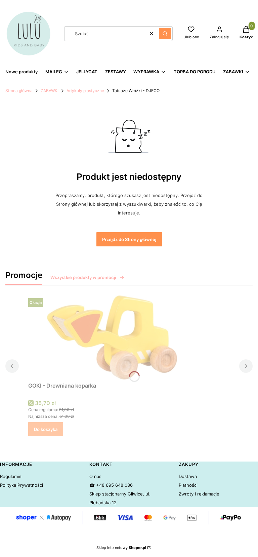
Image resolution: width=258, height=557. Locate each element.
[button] (165, 33)
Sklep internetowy (121, 547)
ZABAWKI (49, 90)
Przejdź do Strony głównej (129, 239)
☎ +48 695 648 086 (111, 485)
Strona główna (19, 90)
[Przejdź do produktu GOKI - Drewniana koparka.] (112, 337)
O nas (95, 476)
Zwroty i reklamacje (199, 493)
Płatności (188, 485)
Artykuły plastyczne (85, 90)
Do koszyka (45, 429)
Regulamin (11, 476)
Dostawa (188, 476)
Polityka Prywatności (21, 485)
